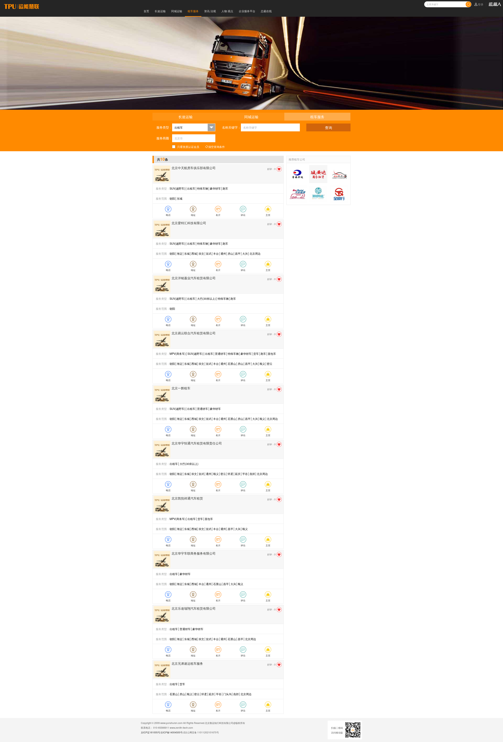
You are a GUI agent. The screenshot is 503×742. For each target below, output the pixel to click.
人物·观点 (227, 11)
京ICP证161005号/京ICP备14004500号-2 (163, 732)
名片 (218, 215)
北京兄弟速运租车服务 (187, 663)
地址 (193, 215)
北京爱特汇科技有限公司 (189, 223)
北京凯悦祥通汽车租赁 (187, 498)
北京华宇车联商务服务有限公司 (194, 553)
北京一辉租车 (181, 388)
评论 (243, 215)
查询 (328, 127)
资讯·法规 (210, 11)
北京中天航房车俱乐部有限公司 (194, 168)
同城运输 (176, 11)
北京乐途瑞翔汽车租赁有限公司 (194, 608)
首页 (146, 11)
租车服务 (193, 11)
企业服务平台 (247, 11)
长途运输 (160, 11)
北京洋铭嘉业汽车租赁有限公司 (194, 278)
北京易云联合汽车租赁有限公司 (194, 333)
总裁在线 (266, 11)
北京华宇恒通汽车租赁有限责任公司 (197, 443)
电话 (168, 215)
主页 (268, 215)
